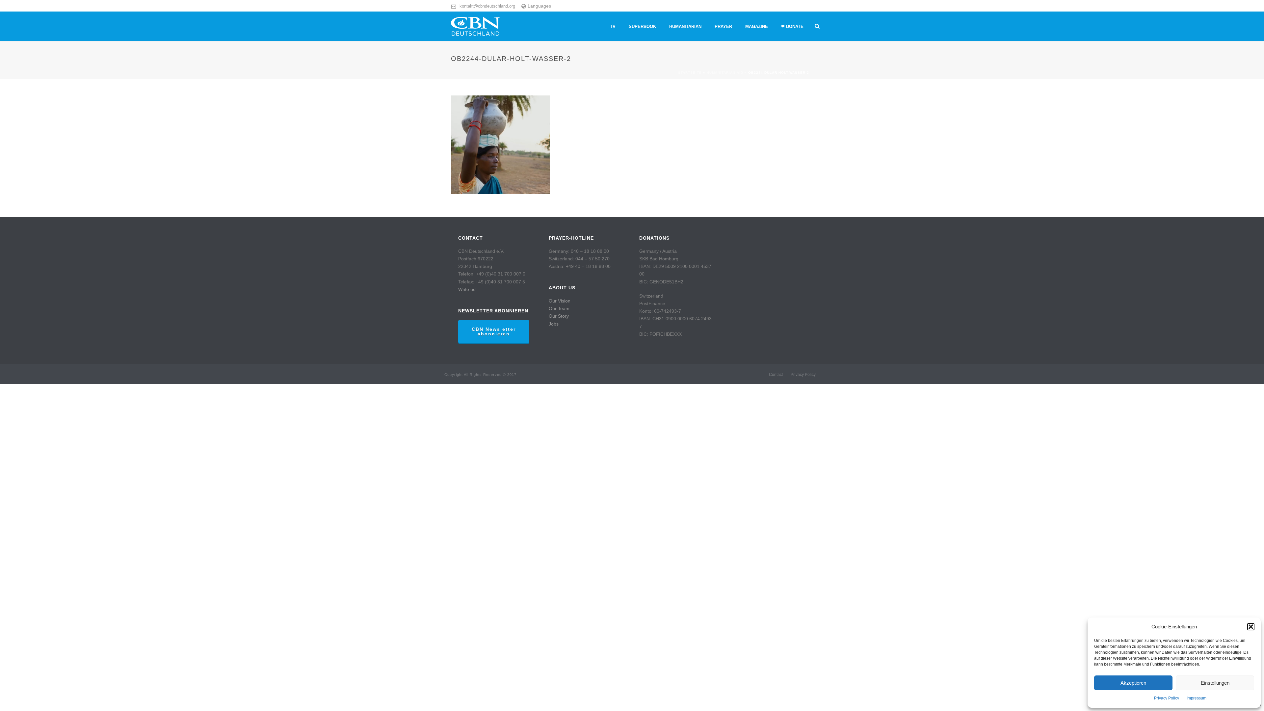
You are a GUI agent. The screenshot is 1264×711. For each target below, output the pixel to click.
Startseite (690, 72)
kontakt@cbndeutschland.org (487, 6)
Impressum (1196, 698)
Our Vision (559, 300)
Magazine (756, 26)
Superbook (642, 26)
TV (613, 26)
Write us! (467, 289)
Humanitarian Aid (725, 72)
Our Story (559, 316)
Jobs (554, 324)
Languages (539, 6)
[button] (1251, 626)
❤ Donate (792, 26)
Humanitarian (685, 26)
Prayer (723, 26)
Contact (776, 374)
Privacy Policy (1166, 698)
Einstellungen (1215, 683)
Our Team (559, 308)
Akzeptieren (1133, 683)
